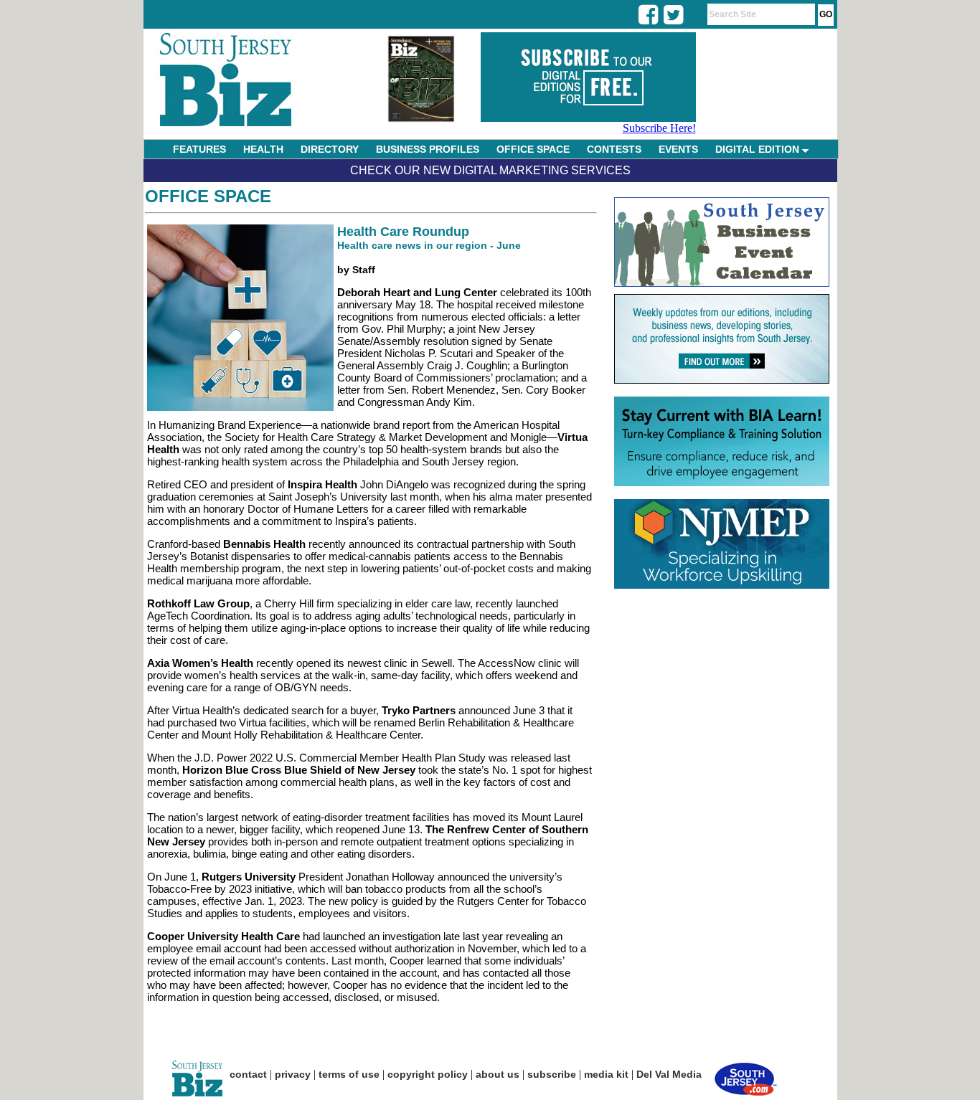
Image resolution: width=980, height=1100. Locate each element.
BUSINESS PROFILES (427, 149)
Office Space (208, 196)
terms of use (349, 1074)
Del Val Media (669, 1074)
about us (497, 1074)
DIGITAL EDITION (758, 149)
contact (248, 1074)
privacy (293, 1074)
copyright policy (427, 1074)
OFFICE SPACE (533, 149)
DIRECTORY (330, 149)
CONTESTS (614, 149)
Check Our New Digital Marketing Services (490, 170)
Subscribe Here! (659, 128)
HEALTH (263, 149)
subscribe (551, 1074)
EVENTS (678, 149)
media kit (606, 1074)
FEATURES (199, 149)
